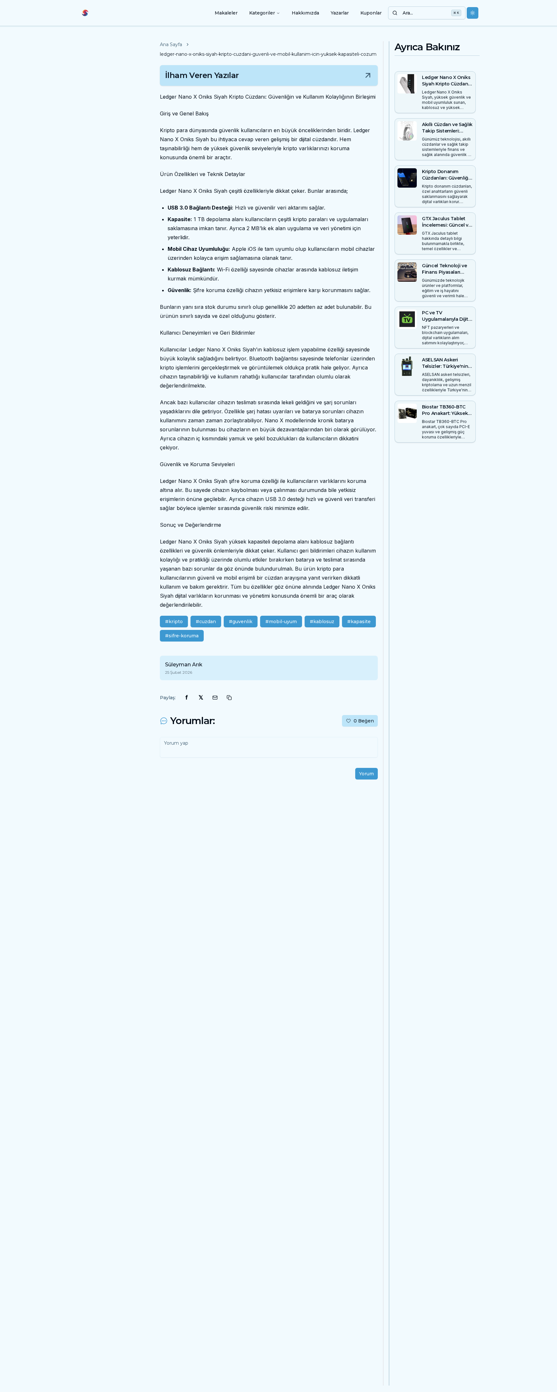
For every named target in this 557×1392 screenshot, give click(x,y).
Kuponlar (371, 13)
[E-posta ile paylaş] (215, 697)
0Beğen (364, 721)
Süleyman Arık (183, 665)
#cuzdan (206, 621)
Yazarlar (340, 13)
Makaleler (226, 13)
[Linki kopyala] (229, 697)
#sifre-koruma (182, 636)
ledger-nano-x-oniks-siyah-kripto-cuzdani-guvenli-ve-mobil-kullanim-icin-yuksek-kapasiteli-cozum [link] (268, 54)
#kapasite (359, 621)
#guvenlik (240, 621)
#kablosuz (322, 621)
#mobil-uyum (281, 621)
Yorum (366, 774)
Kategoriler (262, 13)
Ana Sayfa (171, 44)
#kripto (174, 621)
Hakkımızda (305, 13)
